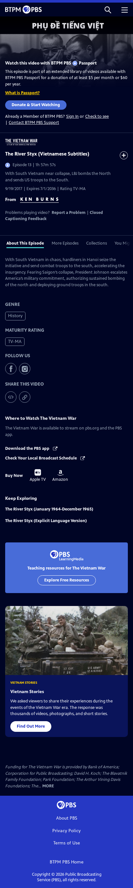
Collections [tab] (96, 243)
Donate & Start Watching (36, 104)
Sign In (72, 116)
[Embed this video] (10, 397)
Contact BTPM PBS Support (34, 122)
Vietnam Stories (27, 691)
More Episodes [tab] (65, 243)
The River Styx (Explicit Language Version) (46, 520)
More (48, 786)
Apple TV (38, 475)
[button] (107, 9)
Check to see (97, 116)
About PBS (66, 818)
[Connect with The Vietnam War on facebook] (10, 368)
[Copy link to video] (24, 397)
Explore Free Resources (66, 580)
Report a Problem (69, 212)
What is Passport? (22, 93)
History (15, 315)
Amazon (60, 476)
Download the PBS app (27, 448)
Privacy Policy (66, 830)
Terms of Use (66, 843)
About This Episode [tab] (25, 243)
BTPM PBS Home (67, 862)
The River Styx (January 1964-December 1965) (49, 509)
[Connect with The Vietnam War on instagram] (24, 368)
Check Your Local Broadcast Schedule (41, 458)
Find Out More (31, 726)
